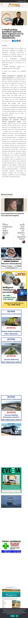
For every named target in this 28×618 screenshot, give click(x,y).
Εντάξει (12, 616)
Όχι (17, 616)
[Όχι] (26, 613)
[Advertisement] (14, 379)
